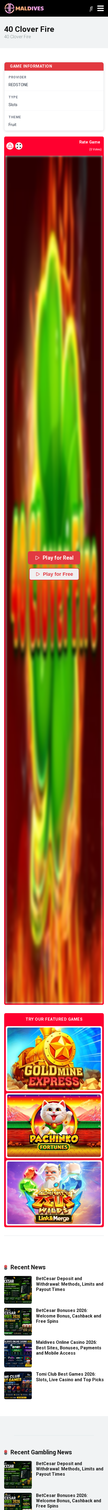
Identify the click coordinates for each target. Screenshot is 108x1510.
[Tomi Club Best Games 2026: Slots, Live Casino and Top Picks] (18, 1397)
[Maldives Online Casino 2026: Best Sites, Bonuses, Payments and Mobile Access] (18, 1365)
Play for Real (58, 557)
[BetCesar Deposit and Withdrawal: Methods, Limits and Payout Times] (18, 1302)
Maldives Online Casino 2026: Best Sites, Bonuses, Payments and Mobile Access (68, 1347)
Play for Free (58, 574)
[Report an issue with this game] (10, 146)
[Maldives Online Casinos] (25, 7)
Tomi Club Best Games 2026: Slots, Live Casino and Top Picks (70, 1377)
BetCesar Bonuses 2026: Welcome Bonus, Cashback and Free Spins (68, 1316)
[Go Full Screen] (18, 146)
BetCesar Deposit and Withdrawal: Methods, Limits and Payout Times (69, 1284)
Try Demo (54, 1058)
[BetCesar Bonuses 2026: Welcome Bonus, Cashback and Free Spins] (18, 1334)
